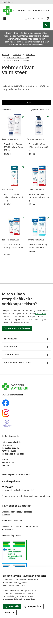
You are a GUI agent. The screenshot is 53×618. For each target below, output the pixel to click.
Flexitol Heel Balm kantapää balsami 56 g (13, 247)
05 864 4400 (7, 487)
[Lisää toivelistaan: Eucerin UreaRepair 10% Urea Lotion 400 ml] (47, 117)
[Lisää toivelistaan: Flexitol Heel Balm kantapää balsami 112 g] (47, 167)
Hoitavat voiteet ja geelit (18, 57)
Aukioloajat (6, 2)
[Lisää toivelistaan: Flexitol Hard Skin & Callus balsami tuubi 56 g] (22, 167)
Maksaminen (11, 346)
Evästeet (6, 514)
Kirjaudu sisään (35, 18)
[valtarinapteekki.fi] (26, 386)
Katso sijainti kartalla (11, 442)
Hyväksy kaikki (12, 606)
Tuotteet (17, 54)
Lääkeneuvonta (12, 354)
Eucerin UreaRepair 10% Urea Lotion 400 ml (38, 147)
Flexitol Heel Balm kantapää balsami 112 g (39, 197)
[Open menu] (5, 19)
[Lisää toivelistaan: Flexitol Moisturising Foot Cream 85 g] (47, 217)
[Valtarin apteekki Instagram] (26, 413)
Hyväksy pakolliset (32, 606)
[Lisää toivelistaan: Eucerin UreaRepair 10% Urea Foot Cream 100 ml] (22, 117)
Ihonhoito (30, 54)
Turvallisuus (10, 338)
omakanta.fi (40, 313)
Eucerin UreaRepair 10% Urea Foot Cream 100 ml (14, 147)
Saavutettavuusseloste (12, 520)
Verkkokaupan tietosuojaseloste (17, 511)
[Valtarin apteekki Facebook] (26, 403)
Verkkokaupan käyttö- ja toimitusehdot (20, 526)
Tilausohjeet (7, 529)
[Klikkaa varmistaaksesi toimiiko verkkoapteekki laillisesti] (26, 550)
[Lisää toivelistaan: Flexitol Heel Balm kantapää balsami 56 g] (22, 217)
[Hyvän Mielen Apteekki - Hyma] (26, 424)
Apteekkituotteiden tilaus (17, 362)
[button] (26, 102)
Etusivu (5, 54)
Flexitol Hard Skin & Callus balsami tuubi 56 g (13, 197)
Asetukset (9, 612)
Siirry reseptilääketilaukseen (17, 328)
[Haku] (46, 25)
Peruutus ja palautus (11, 535)
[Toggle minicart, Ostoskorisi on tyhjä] (48, 18)
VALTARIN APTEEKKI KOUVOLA (31, 10)
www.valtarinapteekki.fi (12, 394)
